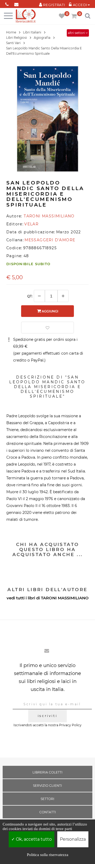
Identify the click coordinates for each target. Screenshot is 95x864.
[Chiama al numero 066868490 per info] (7, 3)
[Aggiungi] (63, 296)
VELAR (31, 224)
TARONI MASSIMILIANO (65, 597)
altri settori (77, 33)
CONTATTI (47, 812)
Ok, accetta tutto (33, 839)
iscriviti (47, 716)
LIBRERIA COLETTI (47, 772)
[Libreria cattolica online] (26, 16)
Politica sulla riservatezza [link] (47, 855)
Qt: (29, 296)
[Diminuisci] (39, 296)
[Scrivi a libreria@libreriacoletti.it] (16, 3)
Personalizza (73, 839)
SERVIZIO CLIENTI (47, 786)
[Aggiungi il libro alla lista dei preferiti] (47, 327)
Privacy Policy (70, 725)
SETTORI (47, 799)
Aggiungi (49, 311)
